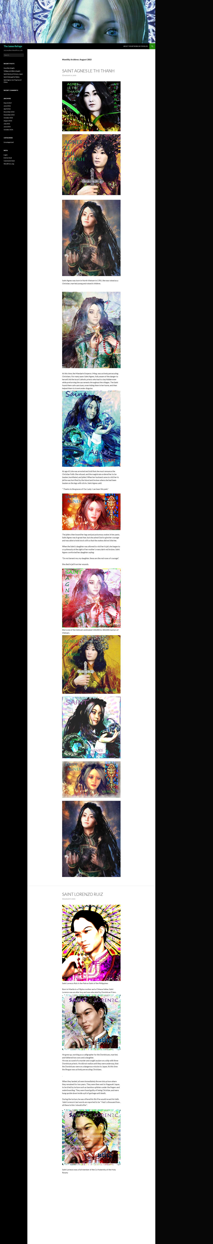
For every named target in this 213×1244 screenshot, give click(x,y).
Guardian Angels (9, 68)
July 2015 (7, 124)
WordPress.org (9, 164)
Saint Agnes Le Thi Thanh (88, 70)
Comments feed (9, 161)
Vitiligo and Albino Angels (12, 71)
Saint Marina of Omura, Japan (13, 74)
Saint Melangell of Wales (12, 77)
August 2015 (8, 121)
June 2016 (7, 106)
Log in (6, 155)
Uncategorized (9, 142)
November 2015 (9, 115)
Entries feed (8, 158)
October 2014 (8, 130)
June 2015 (7, 127)
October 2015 (8, 118)
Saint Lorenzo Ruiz (82, 894)
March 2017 (8, 103)
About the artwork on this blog (135, 46)
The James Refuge (13, 46)
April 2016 (7, 109)
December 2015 (9, 112)
